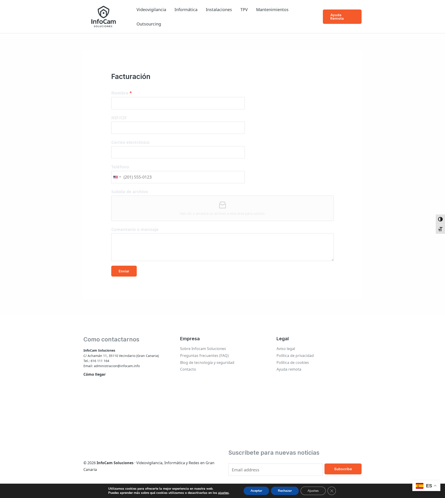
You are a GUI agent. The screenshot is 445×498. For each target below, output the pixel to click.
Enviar (124, 271)
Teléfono (120, 167)
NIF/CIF (119, 117)
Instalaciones (219, 9)
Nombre (121, 93)
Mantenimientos (272, 9)
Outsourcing (149, 24)
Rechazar (285, 491)
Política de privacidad (295, 355)
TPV (244, 9)
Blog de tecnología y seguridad (207, 362)
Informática (186, 9)
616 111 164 (100, 361)
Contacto (188, 369)
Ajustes (313, 491)
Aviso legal (286, 348)
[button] (342, 16)
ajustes (223, 493)
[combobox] (116, 177)
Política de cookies (293, 362)
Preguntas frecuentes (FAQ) (204, 355)
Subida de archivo (129, 191)
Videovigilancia (151, 9)
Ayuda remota (289, 369)
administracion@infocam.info (117, 366)
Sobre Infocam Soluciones (203, 348)
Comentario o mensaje (135, 229)
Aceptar (256, 491)
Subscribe (343, 469)
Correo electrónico (130, 142)
